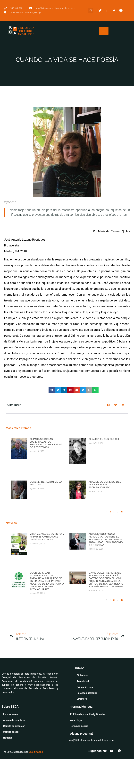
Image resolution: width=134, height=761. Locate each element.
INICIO (79, 667)
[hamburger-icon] (104, 31)
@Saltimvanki (36, 751)
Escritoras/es (10, 714)
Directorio (82, 698)
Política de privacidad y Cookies (87, 714)
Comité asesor (11, 731)
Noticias (7, 737)
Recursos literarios (87, 692)
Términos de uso (79, 726)
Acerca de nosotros (14, 720)
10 (122, 511)
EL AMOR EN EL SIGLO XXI (104, 439)
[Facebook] (119, 750)
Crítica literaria (85, 687)
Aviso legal (76, 720)
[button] (90, 10)
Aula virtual (83, 681)
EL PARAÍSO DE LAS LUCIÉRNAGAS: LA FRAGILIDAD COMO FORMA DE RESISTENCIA (46, 443)
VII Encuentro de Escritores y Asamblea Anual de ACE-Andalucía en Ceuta (47, 536)
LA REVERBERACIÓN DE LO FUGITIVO (46, 483)
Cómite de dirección (14, 726)
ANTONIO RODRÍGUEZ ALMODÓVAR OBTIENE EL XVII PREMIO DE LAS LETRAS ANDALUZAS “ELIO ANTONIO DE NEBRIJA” (106, 539)
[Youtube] (111, 750)
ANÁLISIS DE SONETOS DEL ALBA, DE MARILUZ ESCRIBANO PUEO (105, 484)
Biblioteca (82, 675)
